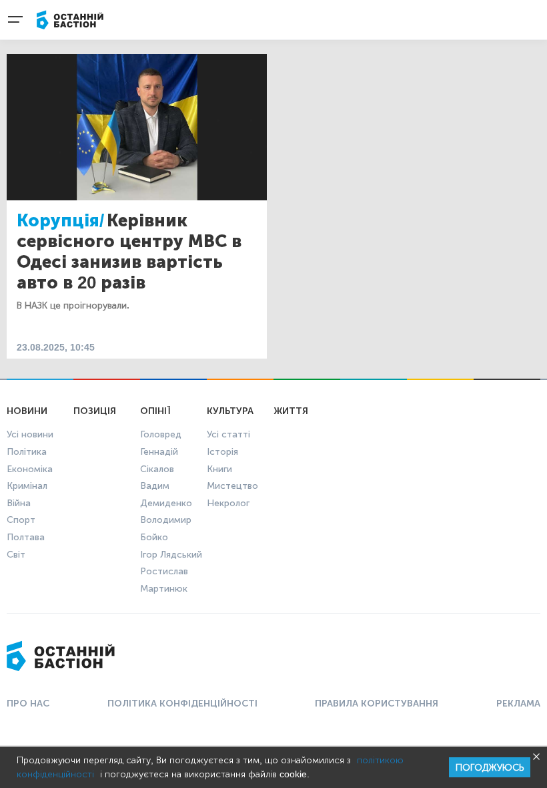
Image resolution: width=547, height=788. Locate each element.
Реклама (518, 703)
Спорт (21, 520)
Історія (222, 451)
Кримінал (27, 485)
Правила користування (376, 703)
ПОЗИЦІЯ (94, 411)
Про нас (28, 703)
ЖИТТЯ (291, 411)
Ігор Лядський (171, 554)
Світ (16, 554)
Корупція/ (60, 220)
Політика (27, 451)
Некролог (228, 503)
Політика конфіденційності (182, 703)
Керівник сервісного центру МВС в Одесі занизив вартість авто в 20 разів (129, 251)
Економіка (30, 469)
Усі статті (228, 434)
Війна (19, 503)
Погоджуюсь (490, 767)
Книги (219, 469)
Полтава (26, 537)
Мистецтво (232, 485)
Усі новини (30, 434)
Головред (160, 434)
